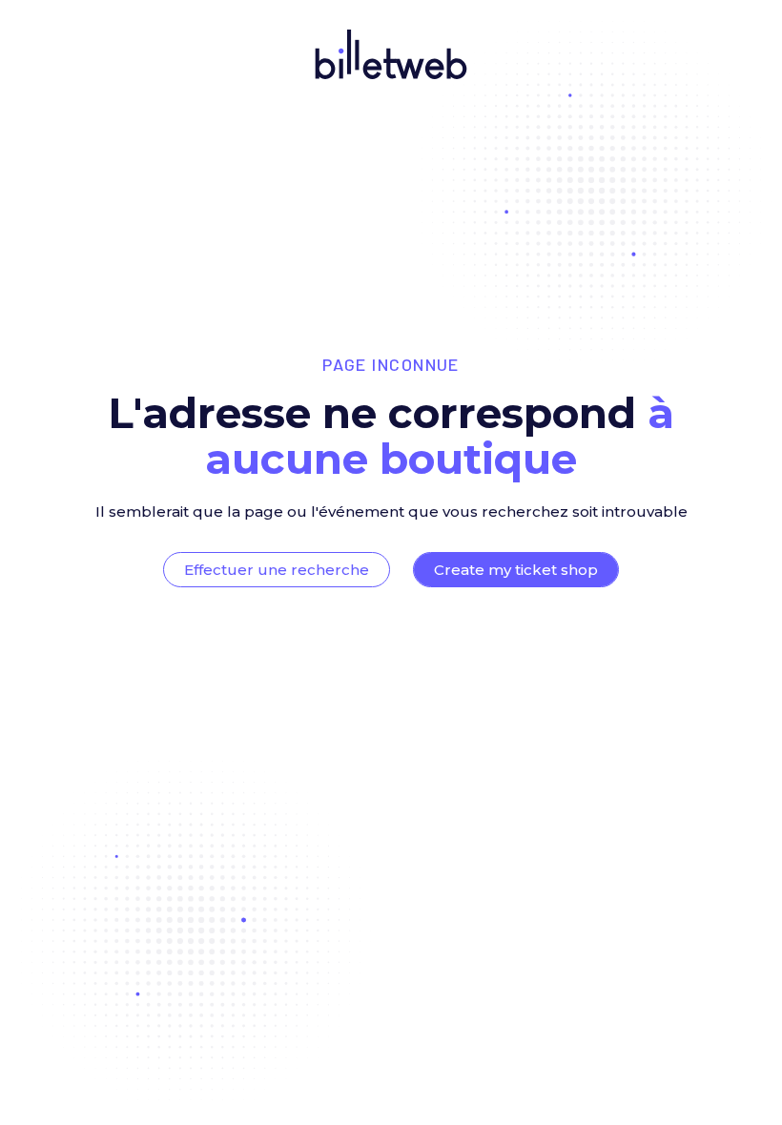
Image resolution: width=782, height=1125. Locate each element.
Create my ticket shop (516, 570)
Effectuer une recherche (276, 570)
